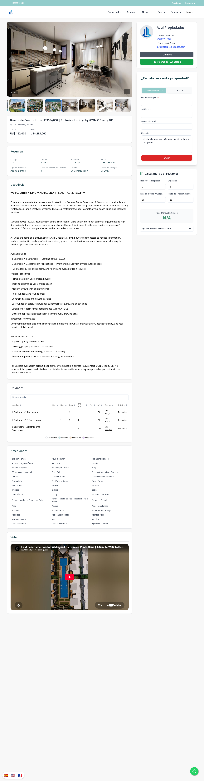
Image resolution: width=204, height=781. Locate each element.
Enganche (172, 181)
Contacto (176, 12)
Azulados (132, 12)
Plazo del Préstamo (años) (180, 194)
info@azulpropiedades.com (171, 46)
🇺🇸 (13, 775)
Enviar (167, 158)
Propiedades (114, 12)
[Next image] (127, 59)
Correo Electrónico (150, 121)
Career (161, 12)
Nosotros (147, 12)
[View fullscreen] (127, 91)
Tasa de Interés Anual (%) (151, 194)
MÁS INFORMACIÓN (154, 90)
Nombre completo (150, 97)
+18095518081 (17, 3)
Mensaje (145, 133)
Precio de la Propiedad (150, 181)
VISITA (180, 90)
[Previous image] (12, 59)
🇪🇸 (6, 775)
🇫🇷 (20, 775)
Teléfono (146, 109)
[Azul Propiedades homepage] (11, 12)
